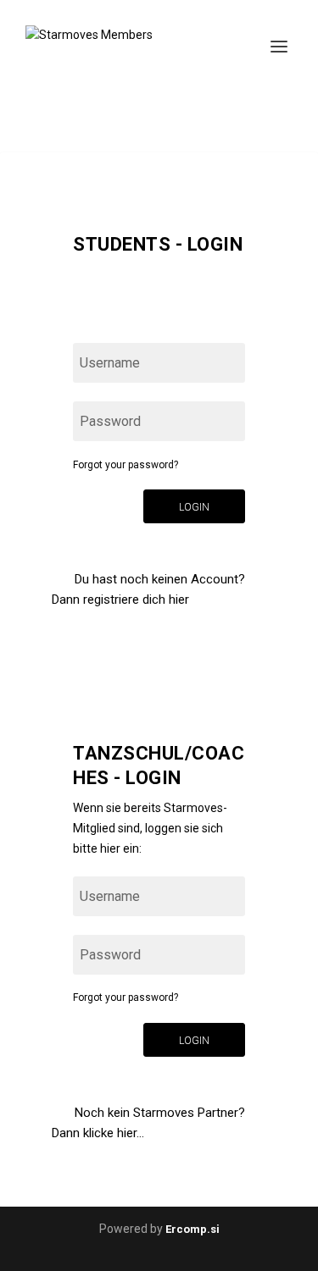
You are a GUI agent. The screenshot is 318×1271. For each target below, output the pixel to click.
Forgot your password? (125, 465)
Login (194, 507)
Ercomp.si (192, 1229)
